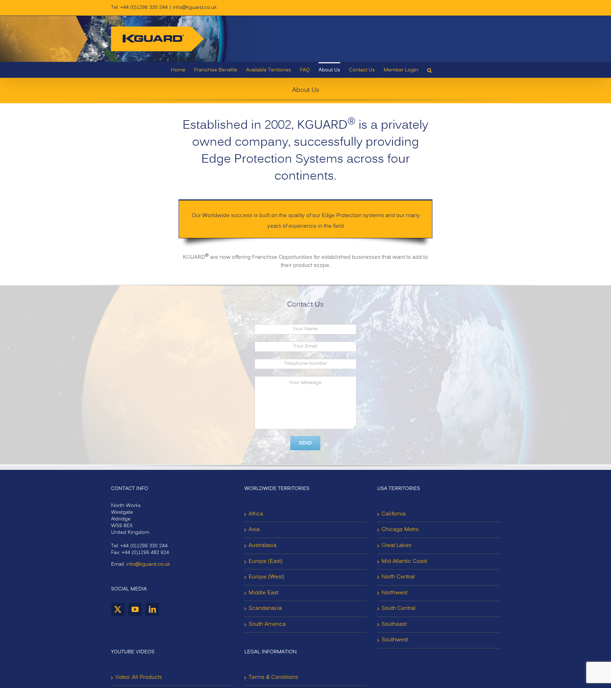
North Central (398, 577)
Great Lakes (396, 545)
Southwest (395, 640)
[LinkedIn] (152, 609)
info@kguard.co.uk (195, 7)
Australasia (263, 545)
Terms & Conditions (273, 677)
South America (267, 624)
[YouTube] (135, 609)
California (394, 514)
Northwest (394, 593)
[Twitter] (117, 609)
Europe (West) (266, 577)
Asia (254, 530)
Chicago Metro (400, 530)
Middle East (263, 593)
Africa (256, 514)
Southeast (394, 624)
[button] (429, 69)
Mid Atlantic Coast (404, 561)
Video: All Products (138, 677)
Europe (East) (266, 561)
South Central (398, 608)
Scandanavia (265, 608)
